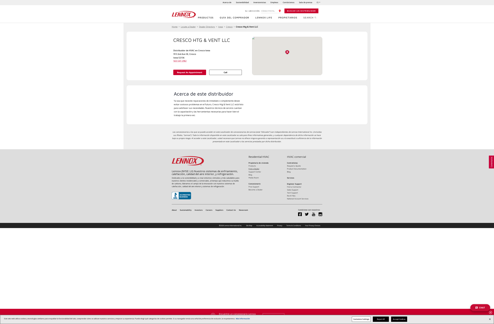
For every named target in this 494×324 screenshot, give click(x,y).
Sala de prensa (305, 2)
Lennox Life (263, 17)
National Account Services (297, 199)
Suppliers (219, 210)
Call (225, 72)
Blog (250, 175)
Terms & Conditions (293, 225)
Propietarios (287, 17)
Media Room (254, 178)
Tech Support (292, 193)
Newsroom (243, 210)
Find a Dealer (254, 169)
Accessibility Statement (264, 225)
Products (252, 166)
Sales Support (292, 190)
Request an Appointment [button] (189, 72)
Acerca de (227, 2)
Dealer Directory (207, 26)
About (174, 210)
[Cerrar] (490, 319)
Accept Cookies (399, 319)
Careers (209, 210)
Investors (199, 210)
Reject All (381, 319)
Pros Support (254, 187)
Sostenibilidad (242, 2)
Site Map (249, 225)
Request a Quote (294, 166)
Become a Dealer (256, 190)
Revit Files (291, 196)
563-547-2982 (180, 60)
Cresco (229, 26)
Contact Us (231, 210)
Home (175, 26)
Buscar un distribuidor (301, 11)
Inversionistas (259, 2)
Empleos (274, 2)
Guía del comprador (234, 17)
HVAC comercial (296, 156)
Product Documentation (296, 169)
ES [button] (318, 2)
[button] (287, 52)
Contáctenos (288, 2)
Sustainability (186, 210)
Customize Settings (361, 319)
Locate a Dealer (188, 26)
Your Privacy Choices (312, 225)
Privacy (279, 225)
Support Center (255, 172)
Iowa (220, 26)
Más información (243, 318)
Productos (206, 17)
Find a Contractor (294, 187)
